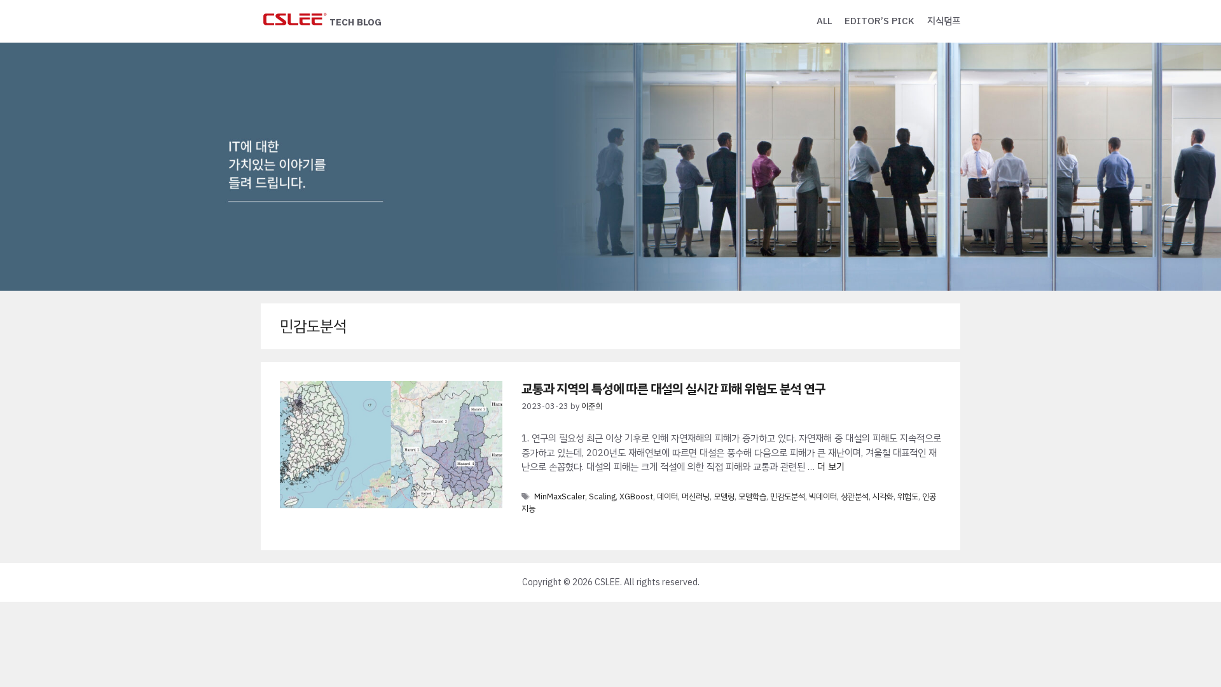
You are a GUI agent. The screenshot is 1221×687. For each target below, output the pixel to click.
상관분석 (855, 496)
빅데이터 (823, 496)
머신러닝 (696, 496)
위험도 (907, 496)
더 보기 (831, 467)
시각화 (883, 496)
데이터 (667, 496)
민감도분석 (787, 496)
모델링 (724, 496)
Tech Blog (355, 22)
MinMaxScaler (559, 496)
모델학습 (752, 496)
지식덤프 (943, 21)
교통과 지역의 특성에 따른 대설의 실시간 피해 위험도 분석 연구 (673, 388)
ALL (824, 21)
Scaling (602, 496)
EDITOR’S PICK (879, 21)
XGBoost (636, 496)
